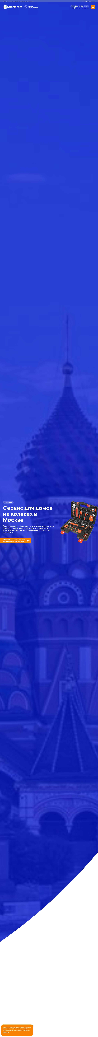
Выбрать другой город (33, 7)
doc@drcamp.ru (76, 7)
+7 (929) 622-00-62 (77, 6)
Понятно (6, 1032)
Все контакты (85, 7)
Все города (9, 502)
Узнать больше (19, 541)
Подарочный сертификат (89, 1)
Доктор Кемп (12, 7)
